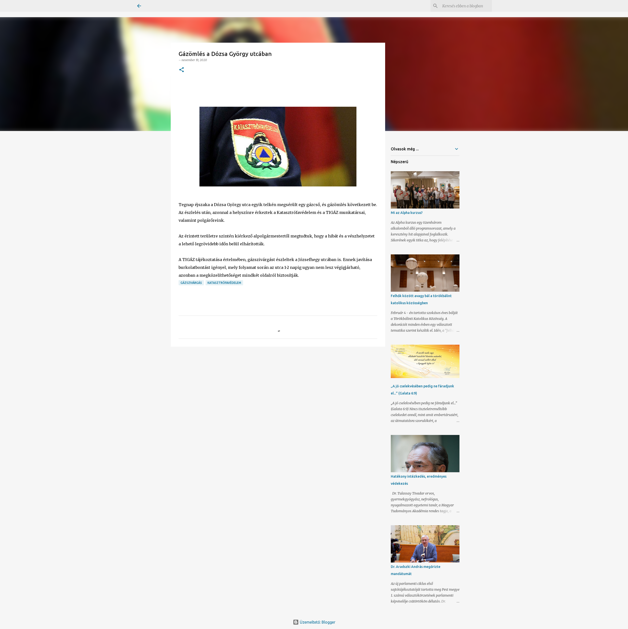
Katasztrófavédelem (224, 282)
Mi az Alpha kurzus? (407, 213)
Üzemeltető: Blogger (317, 622)
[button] (181, 70)
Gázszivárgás (191, 282)
